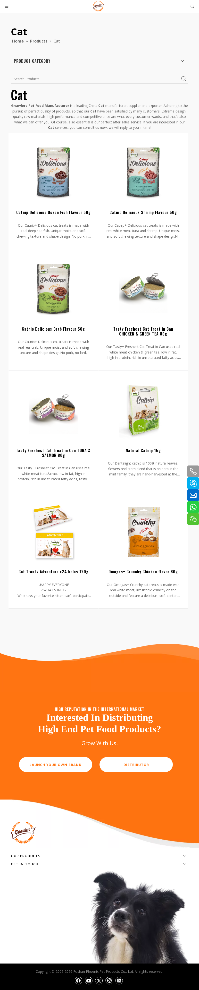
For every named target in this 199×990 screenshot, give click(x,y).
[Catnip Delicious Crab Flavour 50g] (53, 289)
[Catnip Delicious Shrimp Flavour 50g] (143, 172)
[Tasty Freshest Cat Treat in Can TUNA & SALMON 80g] (53, 410)
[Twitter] (99, 980)
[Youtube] (89, 980)
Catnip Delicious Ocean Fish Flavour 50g (53, 212)
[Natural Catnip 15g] (143, 410)
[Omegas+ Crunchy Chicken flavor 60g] (143, 531)
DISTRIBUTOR (136, 764)
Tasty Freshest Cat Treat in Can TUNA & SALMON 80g (53, 453)
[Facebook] (79, 980)
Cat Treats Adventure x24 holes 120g (53, 571)
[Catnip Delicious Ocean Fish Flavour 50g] (53, 172)
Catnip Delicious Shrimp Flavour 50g (143, 212)
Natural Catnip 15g (143, 450)
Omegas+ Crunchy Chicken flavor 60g (143, 571)
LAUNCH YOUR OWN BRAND (56, 764)
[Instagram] (109, 980)
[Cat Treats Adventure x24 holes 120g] (53, 531)
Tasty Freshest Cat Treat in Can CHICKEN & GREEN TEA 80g (143, 331)
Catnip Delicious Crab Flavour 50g (53, 329)
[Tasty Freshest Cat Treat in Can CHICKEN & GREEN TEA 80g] (143, 289)
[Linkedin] (119, 980)
